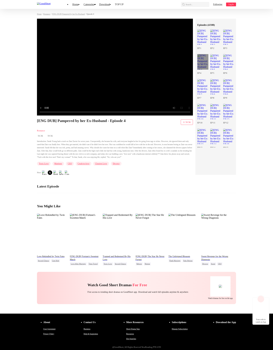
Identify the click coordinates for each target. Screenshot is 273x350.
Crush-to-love (83, 163)
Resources (130, 334)
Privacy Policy (48, 334)
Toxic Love (44, 163)
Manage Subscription (180, 329)
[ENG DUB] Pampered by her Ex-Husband (68, 14)
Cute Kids (55, 261)
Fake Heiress (187, 261)
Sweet (213, 264)
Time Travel (93, 264)
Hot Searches (131, 339)
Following (217, 4)
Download (104, 4)
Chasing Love (101, 163)
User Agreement (49, 329)
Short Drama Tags (133, 329)
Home (75, 4)
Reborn (139, 264)
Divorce (116, 163)
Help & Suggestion (91, 334)
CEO (70, 163)
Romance (46, 14)
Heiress (147, 264)
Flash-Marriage (174, 261)
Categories (89, 4)
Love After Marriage (78, 264)
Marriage (58, 163)
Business (87, 329)
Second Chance (43, 261)
